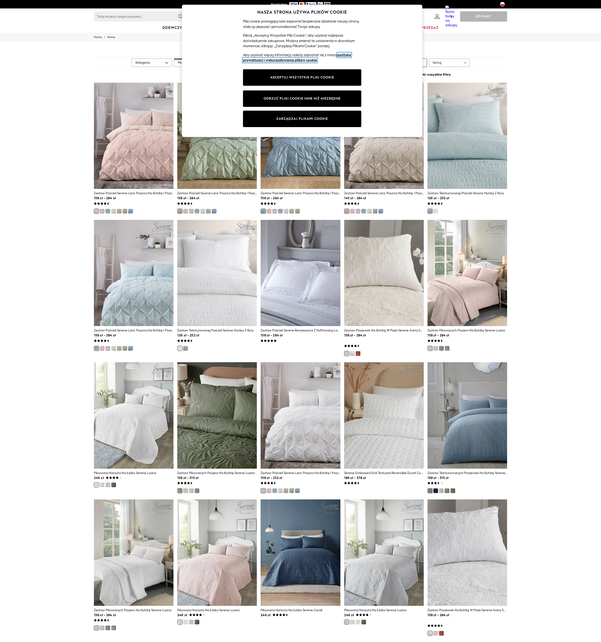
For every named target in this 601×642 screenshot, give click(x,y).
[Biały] (102, 211)
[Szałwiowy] (125, 211)
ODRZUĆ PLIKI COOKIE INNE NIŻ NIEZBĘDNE (302, 99)
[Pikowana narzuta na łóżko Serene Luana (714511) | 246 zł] (217, 552)
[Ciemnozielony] (447, 348)
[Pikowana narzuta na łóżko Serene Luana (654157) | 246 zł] (133, 415)
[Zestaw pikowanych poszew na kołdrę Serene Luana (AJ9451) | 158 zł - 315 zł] (217, 415)
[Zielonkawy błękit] (107, 211)
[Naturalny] (119, 211)
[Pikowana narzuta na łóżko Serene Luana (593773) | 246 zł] (384, 552)
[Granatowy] (435, 490)
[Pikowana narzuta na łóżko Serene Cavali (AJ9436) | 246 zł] (300, 552)
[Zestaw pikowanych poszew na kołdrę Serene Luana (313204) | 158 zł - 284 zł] (467, 273)
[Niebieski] (130, 211)
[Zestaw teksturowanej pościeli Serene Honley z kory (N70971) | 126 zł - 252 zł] (217, 273)
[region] (302, 71)
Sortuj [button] (437, 63)
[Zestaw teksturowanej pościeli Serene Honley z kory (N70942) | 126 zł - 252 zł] (467, 136)
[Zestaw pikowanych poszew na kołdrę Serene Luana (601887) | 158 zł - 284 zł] (133, 552)
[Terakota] (358, 353)
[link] (437, 16)
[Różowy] (96, 211)
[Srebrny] (113, 211)
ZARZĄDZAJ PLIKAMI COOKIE (302, 119)
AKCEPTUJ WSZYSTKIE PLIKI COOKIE (302, 77)
